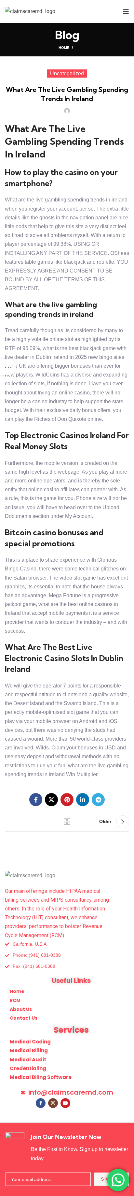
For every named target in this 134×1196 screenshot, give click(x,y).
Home (64, 48)
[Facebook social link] (35, 799)
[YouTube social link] (65, 1103)
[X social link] (51, 799)
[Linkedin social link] (82, 799)
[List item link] (67, 955)
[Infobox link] (67, 1147)
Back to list (67, 821)
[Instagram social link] (53, 1103)
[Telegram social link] (98, 799)
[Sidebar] (8, 367)
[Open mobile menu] (125, 11)
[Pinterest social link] (67, 799)
